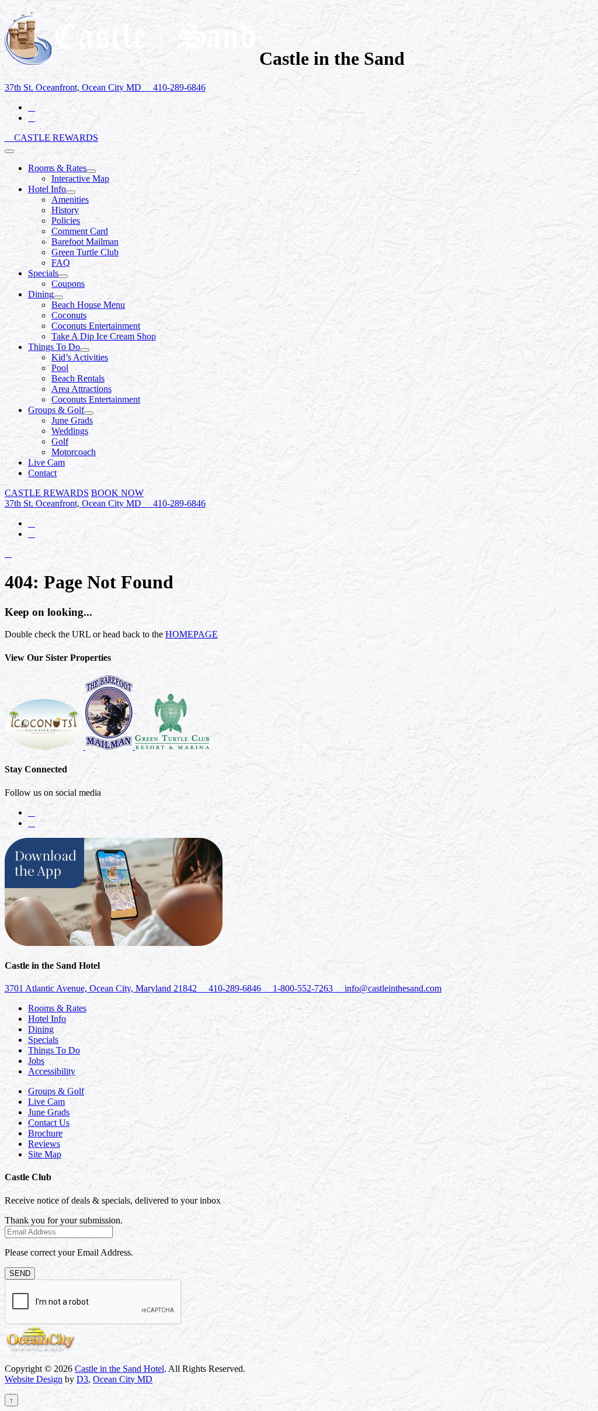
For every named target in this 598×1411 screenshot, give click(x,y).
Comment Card (79, 231)
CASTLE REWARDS (56, 138)
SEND (19, 1273)
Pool (59, 368)
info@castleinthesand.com (391, 988)
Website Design (33, 1379)
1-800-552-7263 (302, 988)
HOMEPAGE (191, 634)
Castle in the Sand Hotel (119, 1369)
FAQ (60, 263)
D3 (82, 1379)
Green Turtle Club (85, 252)
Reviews (44, 1144)
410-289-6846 (178, 87)
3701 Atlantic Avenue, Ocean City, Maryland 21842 (102, 988)
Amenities (70, 199)
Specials (43, 273)
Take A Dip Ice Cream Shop (103, 336)
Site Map (44, 1154)
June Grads (72, 420)
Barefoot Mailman (85, 242)
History (65, 210)
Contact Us (48, 1123)
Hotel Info (47, 189)
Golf (59, 441)
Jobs (36, 1061)
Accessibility (51, 1071)
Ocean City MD (122, 1379)
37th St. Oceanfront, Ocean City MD (74, 87)
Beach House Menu (88, 305)
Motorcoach (73, 452)
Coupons (68, 284)
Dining (41, 294)
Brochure (45, 1133)
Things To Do (54, 347)
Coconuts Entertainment (95, 326)
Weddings (69, 431)
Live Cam (46, 462)
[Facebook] (31, 107)
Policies (65, 221)
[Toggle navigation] (9, 151)
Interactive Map (80, 178)
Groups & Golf (56, 410)
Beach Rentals (78, 378)
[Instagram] (31, 118)
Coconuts (68, 315)
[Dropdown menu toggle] (91, 171)
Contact (42, 473)
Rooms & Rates (57, 168)
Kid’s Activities (79, 357)
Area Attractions (81, 389)
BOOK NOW (117, 493)
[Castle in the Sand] (130, 58)
